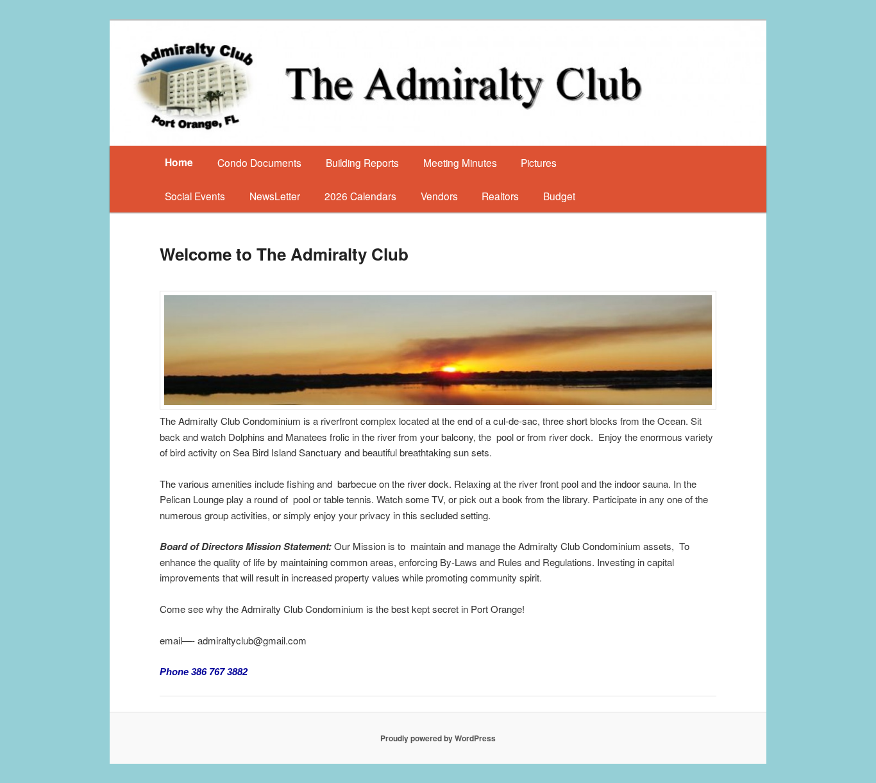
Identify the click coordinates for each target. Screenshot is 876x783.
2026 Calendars (360, 196)
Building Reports (362, 162)
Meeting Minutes (460, 162)
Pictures (539, 162)
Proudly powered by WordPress (438, 738)
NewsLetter (274, 196)
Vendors (439, 196)
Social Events (195, 196)
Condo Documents (259, 162)
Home (179, 162)
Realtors (500, 196)
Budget (559, 196)
